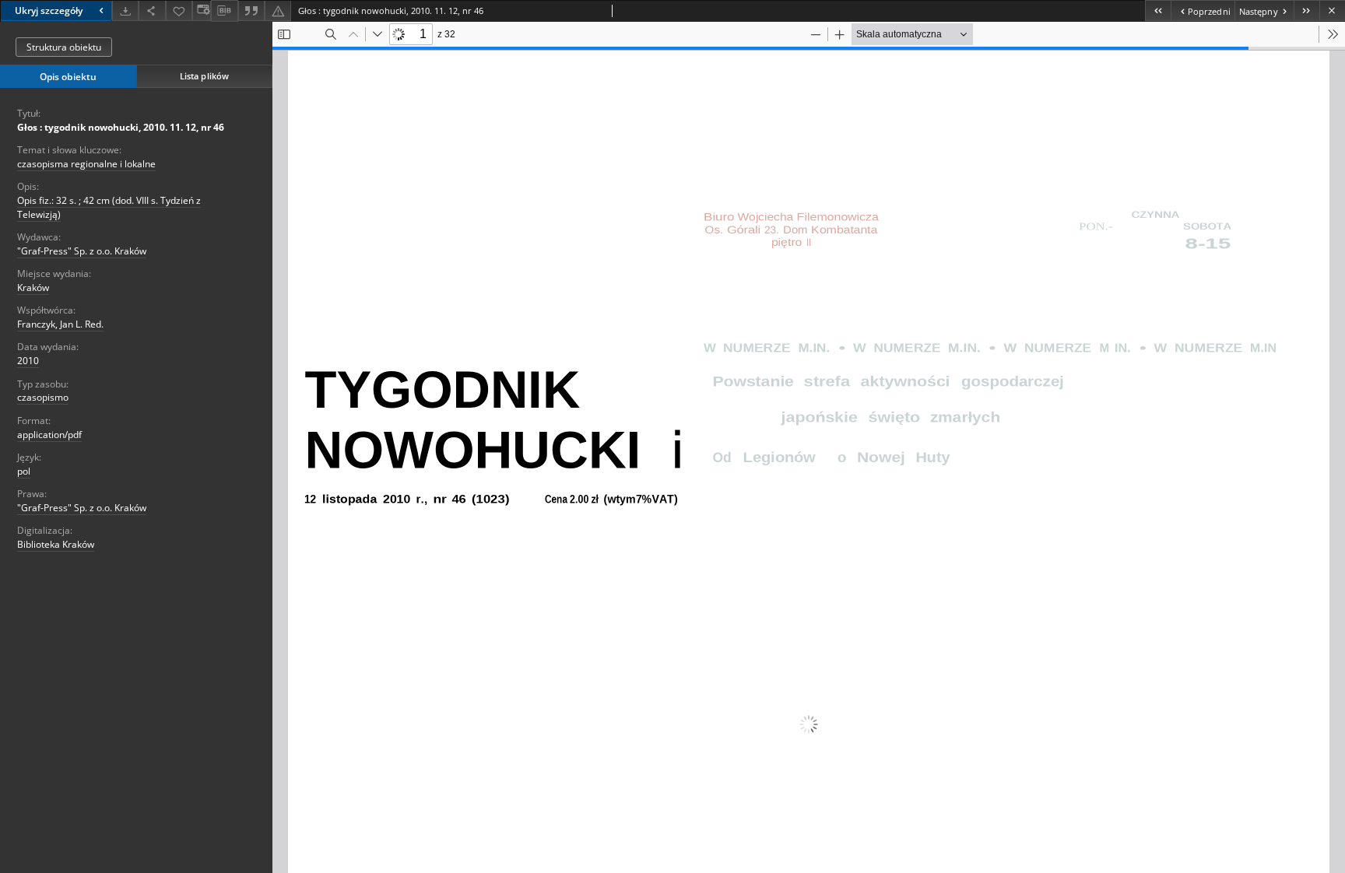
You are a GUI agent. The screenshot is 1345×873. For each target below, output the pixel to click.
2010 (28, 360)
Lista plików (204, 76)
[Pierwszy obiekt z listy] (1158, 10)
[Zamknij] (1332, 10)
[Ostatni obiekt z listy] (1306, 10)
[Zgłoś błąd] (278, 10)
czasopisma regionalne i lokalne (86, 163)
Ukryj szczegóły (49, 10)
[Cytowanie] (251, 10)
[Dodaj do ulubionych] (179, 10)
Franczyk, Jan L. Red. (60, 324)
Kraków (33, 287)
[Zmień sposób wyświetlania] (201, 10)
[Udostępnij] (152, 10)
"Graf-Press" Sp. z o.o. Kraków (81, 251)
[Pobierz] (125, 10)
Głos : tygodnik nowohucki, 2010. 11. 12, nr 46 (120, 127)
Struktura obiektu (63, 47)
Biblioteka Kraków (55, 544)
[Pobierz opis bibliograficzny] (224, 11)
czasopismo (42, 397)
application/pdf (49, 434)
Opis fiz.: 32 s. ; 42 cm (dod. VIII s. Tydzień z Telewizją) (109, 207)
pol (23, 471)
